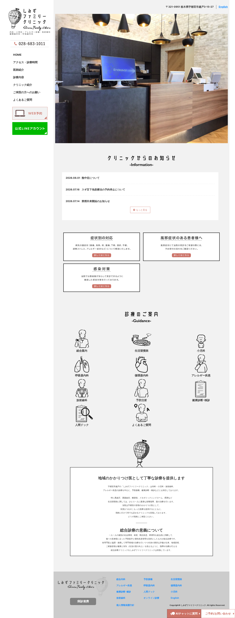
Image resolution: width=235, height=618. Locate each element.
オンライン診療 (151, 597)
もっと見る (141, 209)
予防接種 (148, 579)
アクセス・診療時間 (25, 62)
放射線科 (120, 597)
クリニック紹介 (22, 84)
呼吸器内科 (149, 585)
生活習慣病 (176, 579)
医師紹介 (18, 69)
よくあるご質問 (22, 99)
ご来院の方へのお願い (26, 92)
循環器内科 (176, 585)
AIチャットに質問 (187, 613)
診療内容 (18, 77)
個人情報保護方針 (125, 605)
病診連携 (83, 601)
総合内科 (120, 579)
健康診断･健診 (123, 591)
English (223, 6)
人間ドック (149, 591)
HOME (17, 54)
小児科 (174, 591)
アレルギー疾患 (124, 585)
